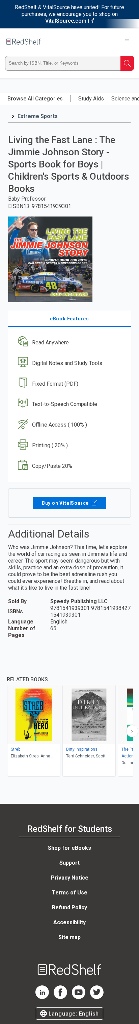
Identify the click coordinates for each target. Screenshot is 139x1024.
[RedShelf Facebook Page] (60, 997)
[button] (69, 342)
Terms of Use (69, 892)
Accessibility (69, 922)
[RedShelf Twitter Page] (97, 997)
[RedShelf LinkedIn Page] (42, 997)
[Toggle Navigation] (127, 42)
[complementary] (69, 718)
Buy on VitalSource (66, 503)
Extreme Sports (38, 116)
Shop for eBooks (69, 848)
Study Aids (91, 98)
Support (69, 863)
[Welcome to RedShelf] (23, 42)
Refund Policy (69, 907)
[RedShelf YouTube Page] (78, 997)
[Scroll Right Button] (132, 731)
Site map (69, 937)
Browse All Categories (35, 98)
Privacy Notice (69, 877)
